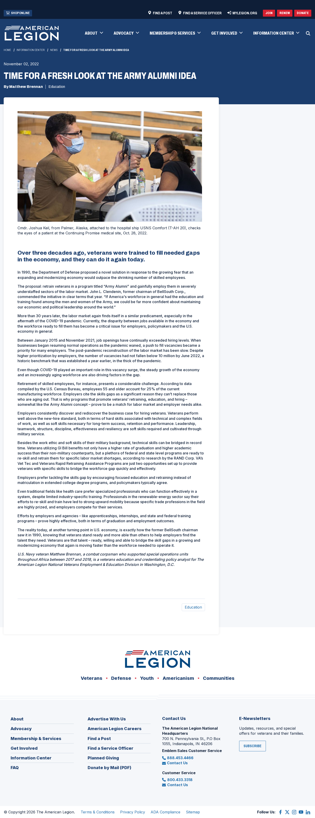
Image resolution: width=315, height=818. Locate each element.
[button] (94, 33)
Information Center (31, 50)
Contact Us (177, 763)
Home (7, 50)
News (54, 50)
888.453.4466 (180, 757)
